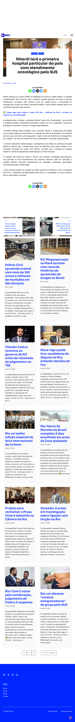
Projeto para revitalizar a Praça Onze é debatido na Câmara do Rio (19, 513)
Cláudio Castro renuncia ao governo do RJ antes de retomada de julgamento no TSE (19, 356)
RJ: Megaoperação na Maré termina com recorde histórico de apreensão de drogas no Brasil (54, 269)
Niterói (34, 53)
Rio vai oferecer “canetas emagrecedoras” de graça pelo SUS (53, 599)
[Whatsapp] (30, 91)
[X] (37, 91)
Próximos (52, 653)
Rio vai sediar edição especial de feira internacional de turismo (19, 439)
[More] (45, 91)
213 (44, 653)
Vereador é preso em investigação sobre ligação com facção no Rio (54, 513)
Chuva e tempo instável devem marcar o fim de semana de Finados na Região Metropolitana (12, 228)
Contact (5, 696)
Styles (5, 693)
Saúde (41, 53)
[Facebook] (33, 91)
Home (5, 688)
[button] (65, 35)
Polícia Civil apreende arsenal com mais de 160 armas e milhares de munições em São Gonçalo (18, 274)
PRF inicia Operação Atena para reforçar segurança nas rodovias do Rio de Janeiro (63, 228)
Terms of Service (66, 711)
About (5, 691)
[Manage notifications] (70, 717)
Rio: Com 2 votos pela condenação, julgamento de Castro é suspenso (19, 596)
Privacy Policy (53, 711)
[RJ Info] (5, 35)
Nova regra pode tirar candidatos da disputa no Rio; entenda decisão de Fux (55, 357)
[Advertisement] (37, 16)
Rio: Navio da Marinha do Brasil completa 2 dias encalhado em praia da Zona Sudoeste (55, 433)
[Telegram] (41, 91)
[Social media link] (4, 675)
